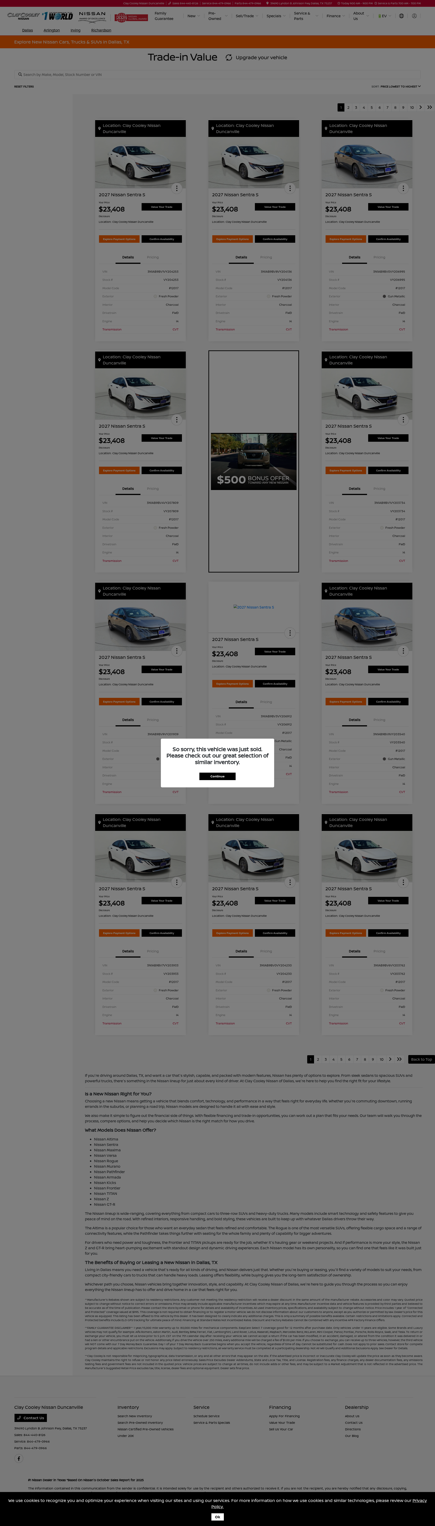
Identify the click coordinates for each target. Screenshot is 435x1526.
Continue (217, 776)
